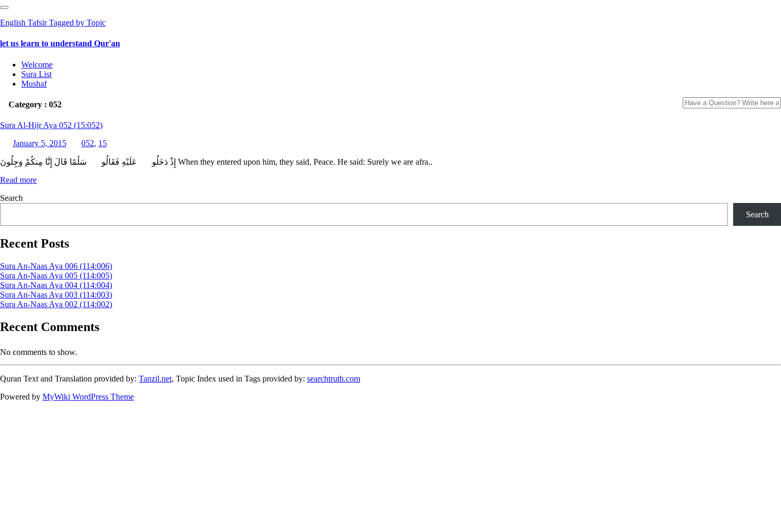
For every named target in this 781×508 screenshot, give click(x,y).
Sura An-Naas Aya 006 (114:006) (56, 265)
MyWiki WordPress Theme (88, 396)
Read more (18, 179)
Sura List (36, 74)
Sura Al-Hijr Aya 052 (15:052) (51, 125)
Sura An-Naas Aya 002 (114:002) (56, 304)
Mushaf (34, 83)
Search (11, 197)
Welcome (37, 64)
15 (102, 143)
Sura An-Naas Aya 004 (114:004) (56, 285)
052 (87, 143)
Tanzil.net (155, 378)
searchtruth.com (333, 378)
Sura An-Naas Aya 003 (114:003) (56, 294)
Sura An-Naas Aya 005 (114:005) (56, 275)
